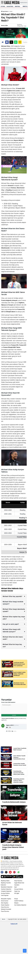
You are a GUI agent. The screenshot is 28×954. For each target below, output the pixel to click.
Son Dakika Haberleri (20, 905)
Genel (11, 11)
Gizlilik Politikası (18, 901)
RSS (4, 919)
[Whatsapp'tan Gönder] (15, 42)
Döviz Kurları (4, 901)
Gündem (16, 885)
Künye (16, 898)
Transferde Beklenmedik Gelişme (14, 802)
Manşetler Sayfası (6, 898)
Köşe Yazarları (18, 881)
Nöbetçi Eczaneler (6, 909)
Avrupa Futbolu (5, 893)
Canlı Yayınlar (5, 895)
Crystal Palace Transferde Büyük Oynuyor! (19, 749)
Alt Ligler (16, 893)
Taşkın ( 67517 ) (10, 725)
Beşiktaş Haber (5, 881)
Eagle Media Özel (19, 883)
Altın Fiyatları (4, 903)
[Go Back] (25, 951)
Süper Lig (17, 891)
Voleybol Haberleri (6, 891)
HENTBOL (17, 6)
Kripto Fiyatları (5, 905)
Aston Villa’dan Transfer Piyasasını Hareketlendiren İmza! (19, 757)
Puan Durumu (5, 911)
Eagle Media (5, 11)
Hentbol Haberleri (6, 889)
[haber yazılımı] (14, 923)
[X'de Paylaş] (11, 42)
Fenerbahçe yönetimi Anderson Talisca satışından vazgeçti (18, 780)
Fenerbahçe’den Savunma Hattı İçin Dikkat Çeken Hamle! (18, 772)
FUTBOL (3, 6)
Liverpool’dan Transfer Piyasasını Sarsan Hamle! (19, 764)
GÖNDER (14, 715)
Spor (15, 887)
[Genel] (14, 792)
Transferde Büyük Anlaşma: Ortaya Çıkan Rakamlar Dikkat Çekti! (13, 847)
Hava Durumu (5, 907)
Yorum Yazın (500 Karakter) (8, 702)
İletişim (16, 903)
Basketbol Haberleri (6, 887)
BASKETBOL (10, 6)
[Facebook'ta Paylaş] (7, 42)
